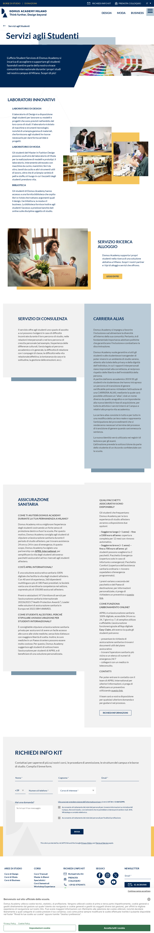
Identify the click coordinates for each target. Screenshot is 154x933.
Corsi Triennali (41, 874)
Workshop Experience (44, 886)
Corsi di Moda (10, 877)
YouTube (114, 880)
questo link (117, 690)
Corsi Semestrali (41, 883)
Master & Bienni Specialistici (41, 878)
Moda (121, 13)
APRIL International (45, 551)
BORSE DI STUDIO (11, 3)
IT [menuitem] (147, 3)
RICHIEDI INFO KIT (101, 3)
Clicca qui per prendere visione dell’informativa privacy (79, 802)
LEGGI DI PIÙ (112, 276)
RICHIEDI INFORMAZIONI (115, 712)
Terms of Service (102, 843)
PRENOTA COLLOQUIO (130, 3)
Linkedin (102, 880)
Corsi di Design (11, 874)
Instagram (108, 873)
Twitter (116, 873)
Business (137, 13)
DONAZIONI (31, 3)
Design (107, 13)
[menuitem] (147, 3)
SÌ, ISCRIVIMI (140, 884)
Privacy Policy (86, 843)
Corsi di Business (12, 880)
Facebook (100, 873)
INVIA (77, 831)
